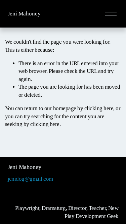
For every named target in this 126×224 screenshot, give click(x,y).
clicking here (98, 108)
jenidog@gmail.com (30, 179)
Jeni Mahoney (24, 13)
